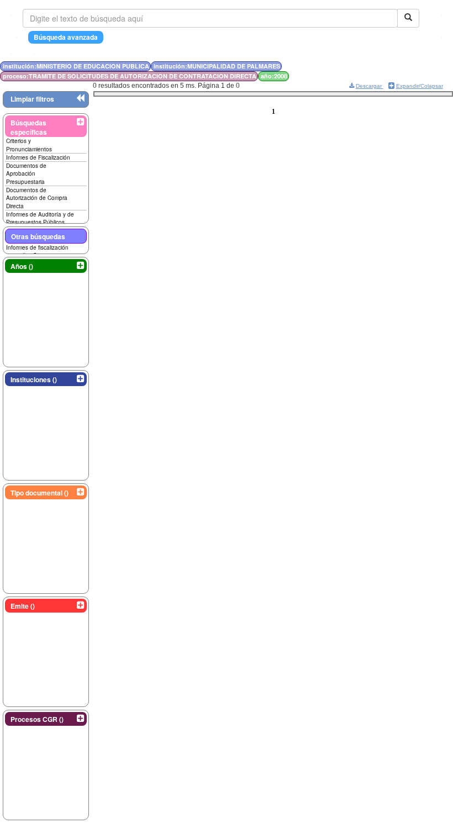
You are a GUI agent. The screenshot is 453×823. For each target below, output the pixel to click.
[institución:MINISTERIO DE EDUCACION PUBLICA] (363, 66)
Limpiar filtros (32, 99)
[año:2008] (372, 66)
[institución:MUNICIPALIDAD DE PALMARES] (366, 66)
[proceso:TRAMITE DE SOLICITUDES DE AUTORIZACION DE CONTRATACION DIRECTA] (370, 66)
